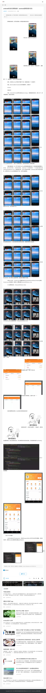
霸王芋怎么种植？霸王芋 (22, 611)
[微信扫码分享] (34, 578)
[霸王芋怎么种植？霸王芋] (9, 613)
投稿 (18, 11)
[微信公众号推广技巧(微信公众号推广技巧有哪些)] (9, 633)
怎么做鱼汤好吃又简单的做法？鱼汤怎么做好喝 (28, 639)
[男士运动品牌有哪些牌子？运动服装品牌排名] (9, 671)
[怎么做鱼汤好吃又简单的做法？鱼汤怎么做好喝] (9, 642)
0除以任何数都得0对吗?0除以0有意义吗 (26, 659)
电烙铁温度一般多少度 (9, 649)
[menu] (42, 2)
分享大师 (5, 11)
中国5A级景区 (6, 592)
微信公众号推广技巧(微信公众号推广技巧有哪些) (28, 630)
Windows (6, 570)
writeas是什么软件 (8, 620)
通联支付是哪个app (8, 601)
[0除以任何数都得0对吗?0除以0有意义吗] (9, 661)
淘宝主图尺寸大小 (7, 678)
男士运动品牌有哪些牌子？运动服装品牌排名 (27, 668)
